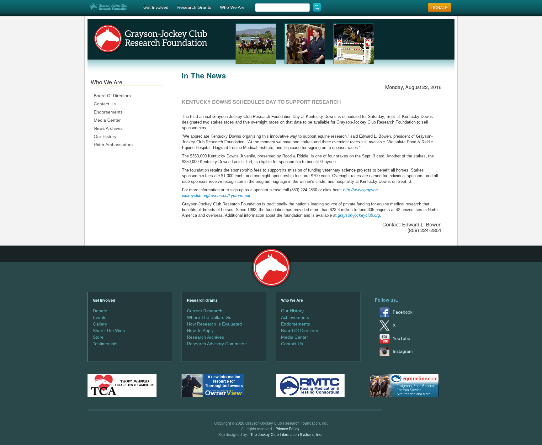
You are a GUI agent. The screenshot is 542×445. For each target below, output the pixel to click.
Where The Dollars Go (209, 317)
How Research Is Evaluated (214, 323)
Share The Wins (109, 330)
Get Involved (155, 7)
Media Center (107, 120)
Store (98, 337)
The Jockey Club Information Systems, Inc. (286, 434)
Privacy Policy (287, 428)
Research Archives (205, 337)
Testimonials (105, 343)
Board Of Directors (112, 95)
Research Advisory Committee (217, 343)
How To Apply (200, 330)
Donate (100, 310)
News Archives (108, 128)
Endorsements (108, 111)
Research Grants (194, 7)
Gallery (100, 323)
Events (99, 317)
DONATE (439, 7)
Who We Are (232, 7)
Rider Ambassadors (113, 144)
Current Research (204, 310)
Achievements (295, 317)
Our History (105, 136)
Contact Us (105, 103)
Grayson (271, 268)
